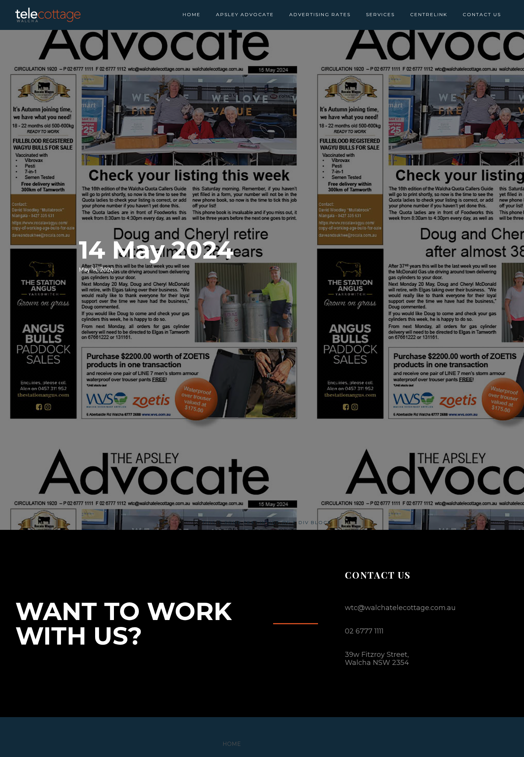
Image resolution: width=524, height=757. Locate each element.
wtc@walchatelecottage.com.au (400, 608)
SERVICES (380, 14)
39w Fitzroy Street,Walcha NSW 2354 (377, 658)
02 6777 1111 (364, 631)
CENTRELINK (428, 14)
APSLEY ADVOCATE (245, 14)
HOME (192, 14)
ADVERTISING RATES (320, 14)
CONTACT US (482, 14)
